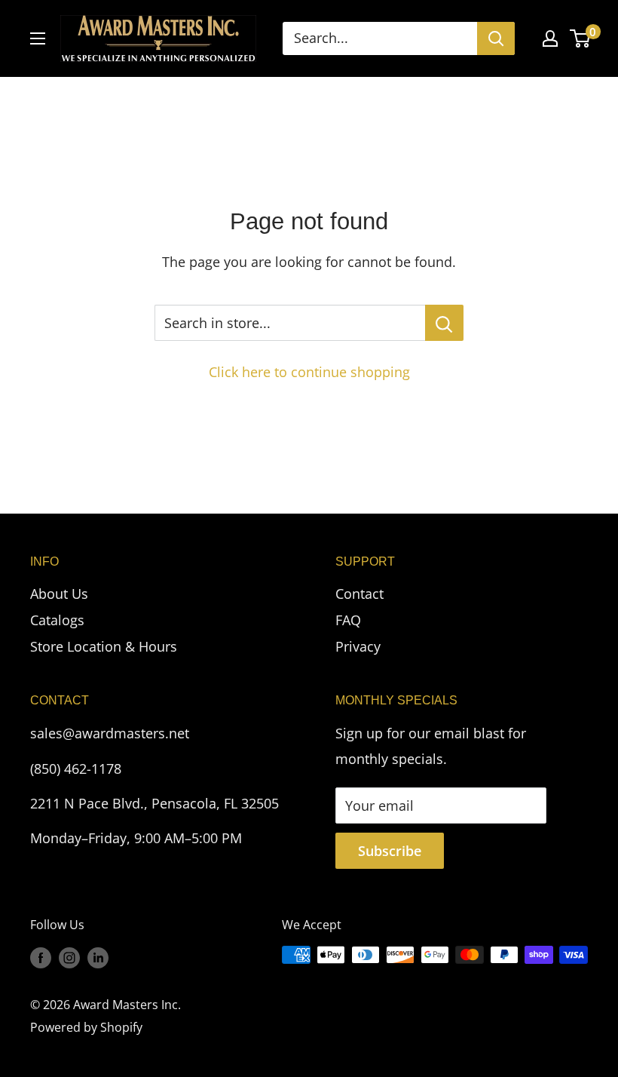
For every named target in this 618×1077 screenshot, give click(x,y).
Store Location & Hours (103, 646)
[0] (580, 38)
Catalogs (57, 620)
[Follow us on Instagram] (69, 957)
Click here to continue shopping (309, 372)
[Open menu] (37, 38)
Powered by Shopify (86, 1027)
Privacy (358, 646)
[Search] (496, 38)
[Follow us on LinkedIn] (98, 957)
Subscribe (389, 851)
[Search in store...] (444, 323)
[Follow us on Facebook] (40, 957)
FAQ (348, 620)
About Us (59, 594)
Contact (359, 594)
